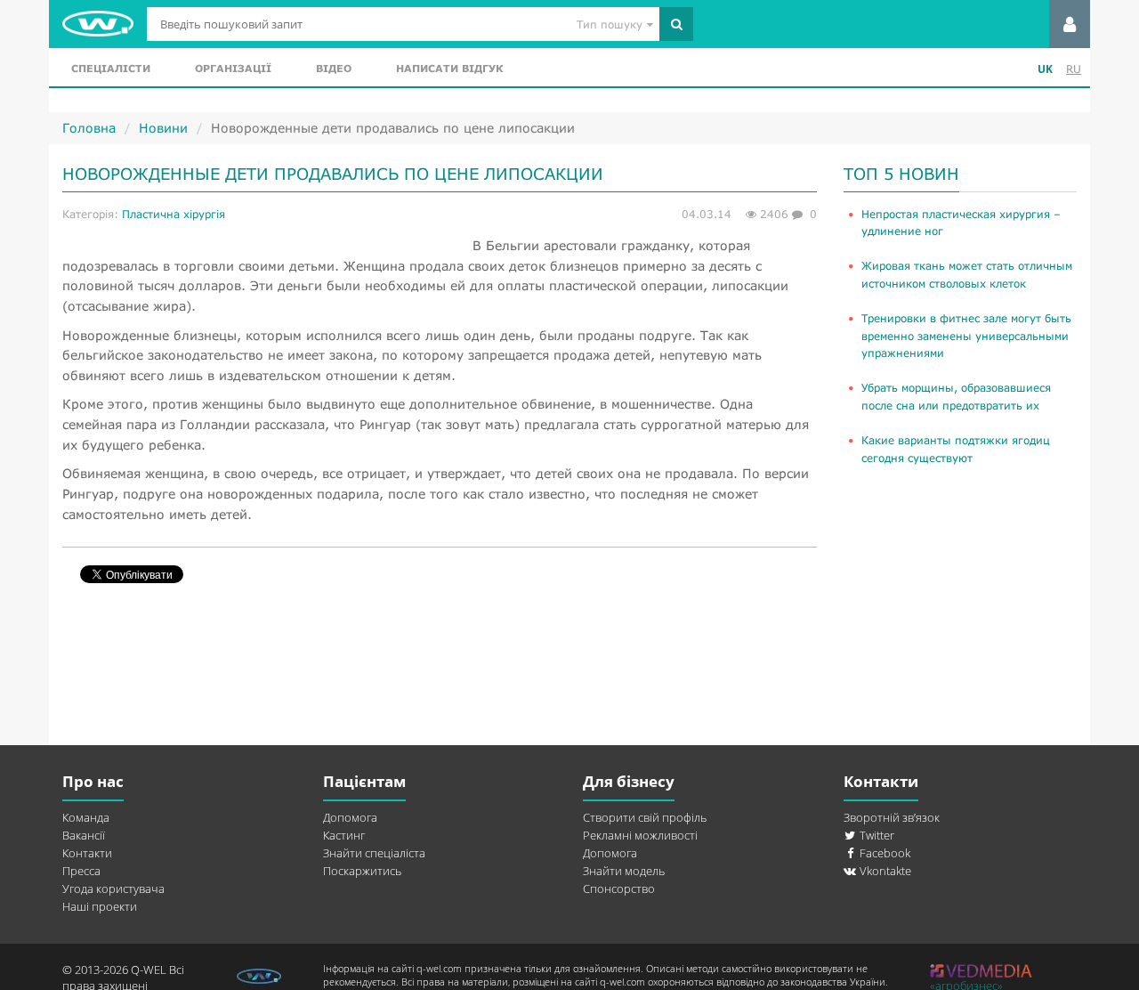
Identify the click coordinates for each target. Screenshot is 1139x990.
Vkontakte (884, 871)
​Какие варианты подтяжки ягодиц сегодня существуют (955, 449)
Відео (333, 68)
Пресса (81, 871)
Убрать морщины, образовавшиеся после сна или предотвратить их (956, 396)
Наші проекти (99, 906)
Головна (89, 127)
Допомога (350, 817)
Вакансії (83, 835)
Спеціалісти (110, 68)
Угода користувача (113, 888)
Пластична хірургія (173, 214)
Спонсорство (619, 888)
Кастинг (344, 835)
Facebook (883, 853)
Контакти (87, 853)
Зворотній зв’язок (892, 817)
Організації (233, 68)
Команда (85, 817)
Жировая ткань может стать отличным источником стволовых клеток (966, 274)
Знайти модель (624, 871)
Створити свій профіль (645, 817)
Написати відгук (449, 68)
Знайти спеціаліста (374, 853)
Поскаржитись (362, 871)
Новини (163, 127)
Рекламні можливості (640, 835)
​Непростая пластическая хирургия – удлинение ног (961, 222)
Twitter (875, 835)
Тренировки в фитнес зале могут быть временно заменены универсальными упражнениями (966, 336)
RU (1073, 69)
